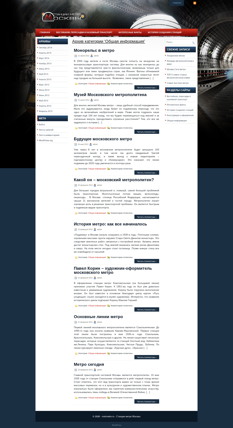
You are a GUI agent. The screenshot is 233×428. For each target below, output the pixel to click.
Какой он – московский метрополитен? (114, 179)
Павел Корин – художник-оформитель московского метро (113, 270)
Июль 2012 (44, 89)
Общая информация (97, 84)
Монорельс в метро (94, 50)
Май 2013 (43, 73)
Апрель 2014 (45, 52)
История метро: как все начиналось (110, 224)
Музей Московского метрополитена (110, 94)
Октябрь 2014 (45, 47)
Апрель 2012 (45, 105)
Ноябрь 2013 (45, 63)
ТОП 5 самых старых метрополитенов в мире (178, 76)
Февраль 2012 (46, 111)
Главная (177, 3)
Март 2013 (44, 84)
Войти (42, 124)
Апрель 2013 (45, 79)
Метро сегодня (89, 364)
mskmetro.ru (108, 416)
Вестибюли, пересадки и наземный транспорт (84, 32)
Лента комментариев (49, 134)
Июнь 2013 (44, 68)
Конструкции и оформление (180, 115)
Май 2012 (43, 100)
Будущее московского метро (103, 139)
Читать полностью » (147, 87)
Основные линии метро (98, 316)
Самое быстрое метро (178, 82)
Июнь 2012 (44, 95)
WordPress (116, 425)
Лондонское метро (176, 55)
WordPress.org (46, 140)
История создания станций (164, 32)
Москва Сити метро (176, 69)
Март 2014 (44, 58)
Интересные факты (130, 32)
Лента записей (46, 129)
